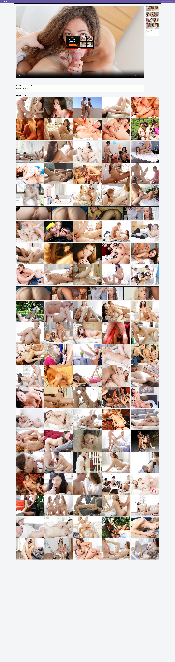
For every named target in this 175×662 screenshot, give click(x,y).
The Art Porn (148, 32)
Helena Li (147, 35)
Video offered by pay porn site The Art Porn (23, 88)
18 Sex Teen (5, 1)
